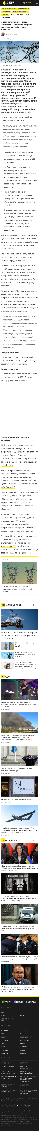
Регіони (23, 1034)
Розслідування (26, 1037)
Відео (3, 1016)
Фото (22, 1016)
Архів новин (6, 1063)
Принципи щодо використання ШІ (8, 1072)
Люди (22, 1043)
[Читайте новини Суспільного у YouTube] (17, 1105)
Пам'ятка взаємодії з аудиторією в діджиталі (28, 1091)
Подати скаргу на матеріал (8, 1086)
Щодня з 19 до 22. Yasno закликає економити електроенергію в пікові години (17, 589)
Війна (3, 1012)
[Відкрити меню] (37, 2)
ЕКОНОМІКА (5, 14)
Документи (24, 1085)
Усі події (4, 1030)
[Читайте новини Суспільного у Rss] (2, 1105)
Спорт (22, 1050)
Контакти (24, 1063)
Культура (4, 1053)
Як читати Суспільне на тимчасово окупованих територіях (28, 1079)
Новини (23, 1053)
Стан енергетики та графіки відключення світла (15, 8)
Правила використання (26, 1067)
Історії (3, 1047)
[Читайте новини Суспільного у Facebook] (6, 1105)
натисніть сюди (27, 1123)
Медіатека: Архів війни (7, 1020)
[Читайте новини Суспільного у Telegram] (25, 1105)
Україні (7, 69)
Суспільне (27, 1121)
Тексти (23, 1012)
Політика (4, 1040)
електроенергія (10, 106)
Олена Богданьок (11, 34)
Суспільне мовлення (9, 1066)
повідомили (6, 120)
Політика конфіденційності (27, 1072)
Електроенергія (6, 11)
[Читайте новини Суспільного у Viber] (21, 1105)
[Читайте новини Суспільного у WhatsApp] (28, 1105)
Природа (4, 1050)
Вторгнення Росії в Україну (20, 11)
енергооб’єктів (26, 72)
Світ (2, 1043)
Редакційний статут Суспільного (9, 1091)
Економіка (24, 1040)
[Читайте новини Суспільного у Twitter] (10, 1105)
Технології (24, 1047)
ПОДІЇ (12, 14)
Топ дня (23, 1030)
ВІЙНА (27, 14)
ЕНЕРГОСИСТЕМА (6, 17)
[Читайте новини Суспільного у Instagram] (13, 1105)
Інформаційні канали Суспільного (9, 1077)
